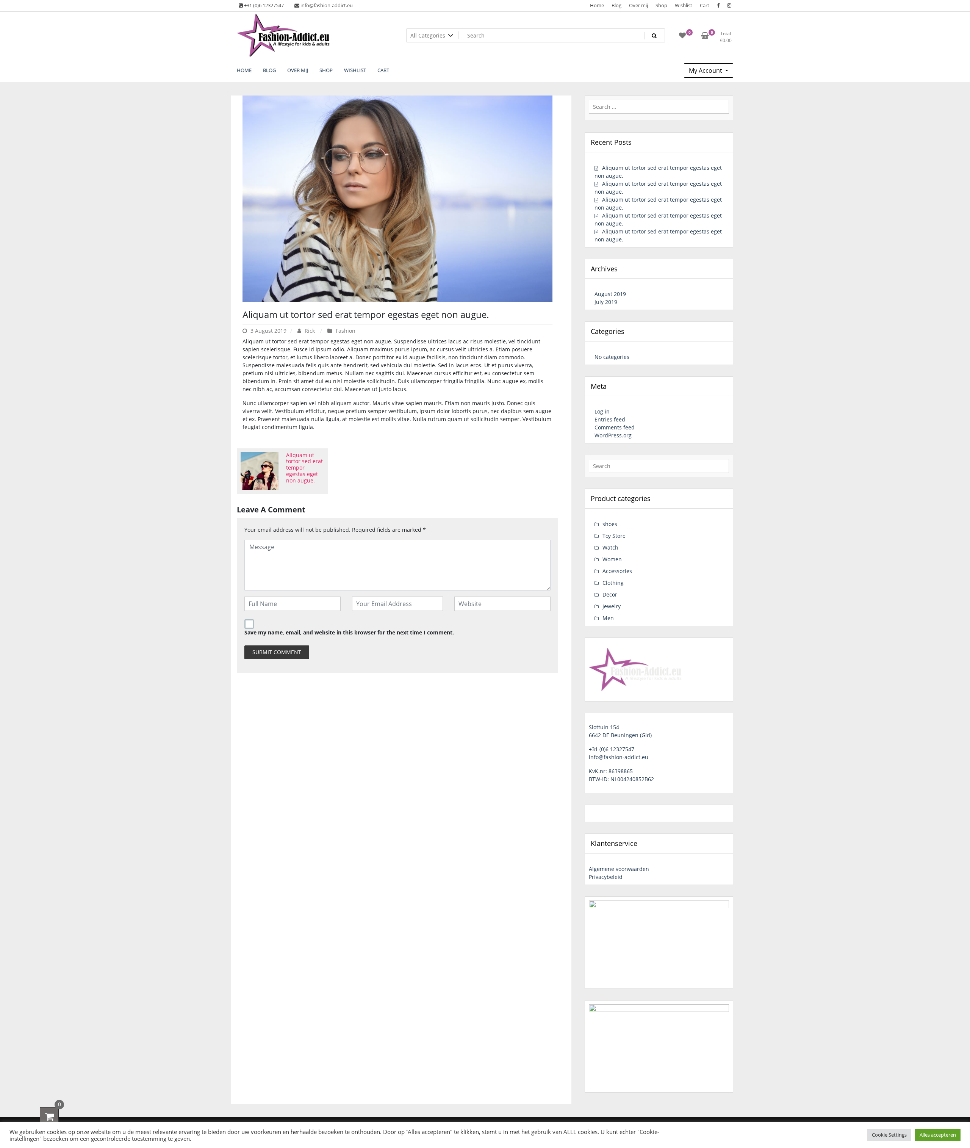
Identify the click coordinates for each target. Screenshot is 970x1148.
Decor (609, 594)
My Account (706, 70)
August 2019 (610, 294)
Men (608, 618)
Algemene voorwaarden (619, 868)
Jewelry (611, 606)
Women (612, 559)
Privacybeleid (606, 876)
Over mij (638, 5)
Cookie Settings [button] (889, 1134)
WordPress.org (613, 435)
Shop (661, 5)
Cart (704, 5)
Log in (602, 411)
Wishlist (683, 5)
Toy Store (614, 535)
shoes (609, 524)
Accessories (617, 571)
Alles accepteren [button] (938, 1134)
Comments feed (615, 427)
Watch (610, 547)
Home (597, 5)
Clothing (613, 582)
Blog (616, 5)
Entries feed (610, 419)
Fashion (345, 330)
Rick (309, 330)
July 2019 (606, 301)
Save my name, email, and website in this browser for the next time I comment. (349, 632)
